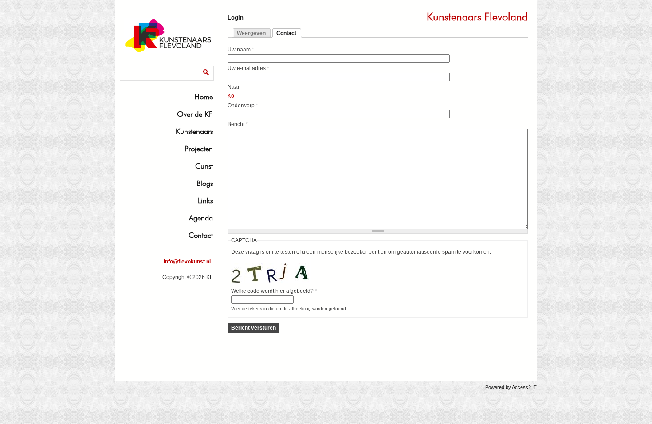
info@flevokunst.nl (187, 262)
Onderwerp (243, 105)
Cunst (204, 165)
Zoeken (131, 67)
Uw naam (241, 50)
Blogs (204, 183)
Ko (231, 96)
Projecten (199, 148)
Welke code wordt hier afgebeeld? (274, 291)
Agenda (201, 217)
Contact (201, 235)
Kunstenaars (194, 131)
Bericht (238, 124)
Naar (234, 87)
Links (205, 200)
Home (203, 96)
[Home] (168, 51)
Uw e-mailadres (248, 68)
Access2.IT (524, 387)
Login (236, 17)
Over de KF (195, 114)
